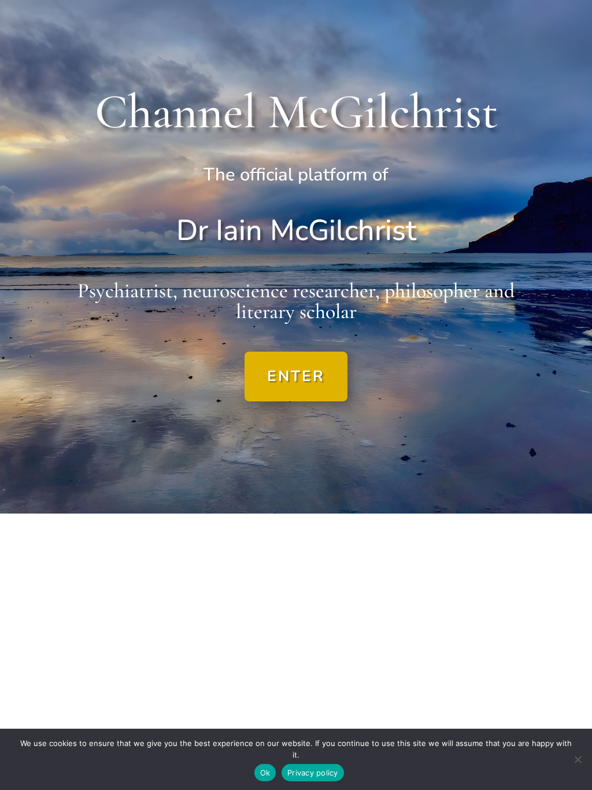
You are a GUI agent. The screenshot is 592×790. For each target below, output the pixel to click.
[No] (577, 759)
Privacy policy (312, 772)
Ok (265, 772)
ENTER (296, 376)
